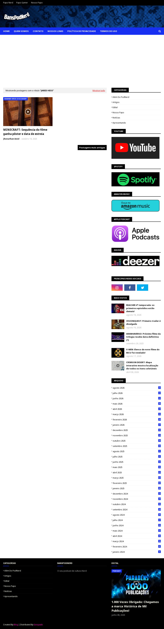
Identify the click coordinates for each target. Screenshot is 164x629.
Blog (16, 624)
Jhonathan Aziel (11, 138)
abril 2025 (136, 472)
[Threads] (155, 287)
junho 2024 (136, 525)
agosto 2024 (136, 514)
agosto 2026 (136, 387)
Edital (115, 107)
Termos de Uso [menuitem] (108, 31)
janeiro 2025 (136, 488)
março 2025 (136, 477)
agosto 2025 (136, 451)
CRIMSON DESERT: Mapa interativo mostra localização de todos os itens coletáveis (142, 365)
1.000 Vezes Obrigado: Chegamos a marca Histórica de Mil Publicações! (135, 606)
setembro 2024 (136, 509)
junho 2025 (136, 461)
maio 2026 (136, 403)
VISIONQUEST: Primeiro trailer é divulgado (143, 322)
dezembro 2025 (136, 430)
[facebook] (129, 287)
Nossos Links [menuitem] (55, 31)
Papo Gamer (22, 2)
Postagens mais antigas (92, 147)
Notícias (116, 117)
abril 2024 (136, 536)
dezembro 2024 (136, 493)
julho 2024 (136, 520)
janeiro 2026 (136, 424)
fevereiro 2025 (136, 483)
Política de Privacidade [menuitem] (81, 31)
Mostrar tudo (99, 90)
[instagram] (117, 287)
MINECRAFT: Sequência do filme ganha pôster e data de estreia (25, 132)
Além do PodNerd (121, 97)
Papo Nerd (8, 2)
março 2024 (136, 541)
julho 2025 (136, 456)
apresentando (119, 122)
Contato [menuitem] (38, 31)
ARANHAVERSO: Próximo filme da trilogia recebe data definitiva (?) (143, 336)
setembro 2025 (136, 446)
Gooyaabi (38, 624)
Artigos (116, 102)
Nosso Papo (37, 2)
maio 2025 (136, 467)
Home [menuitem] (6, 31)
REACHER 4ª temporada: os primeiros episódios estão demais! (140, 308)
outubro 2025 (136, 440)
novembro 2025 (136, 435)
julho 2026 (136, 393)
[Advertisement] (82, 58)
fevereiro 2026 (136, 419)
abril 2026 (136, 409)
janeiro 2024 (136, 551)
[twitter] (142, 287)
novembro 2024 (136, 498)
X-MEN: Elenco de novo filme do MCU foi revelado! (143, 351)
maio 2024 (136, 530)
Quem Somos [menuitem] (21, 31)
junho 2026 (136, 398)
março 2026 (136, 414)
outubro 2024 (136, 504)
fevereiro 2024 (136, 546)
